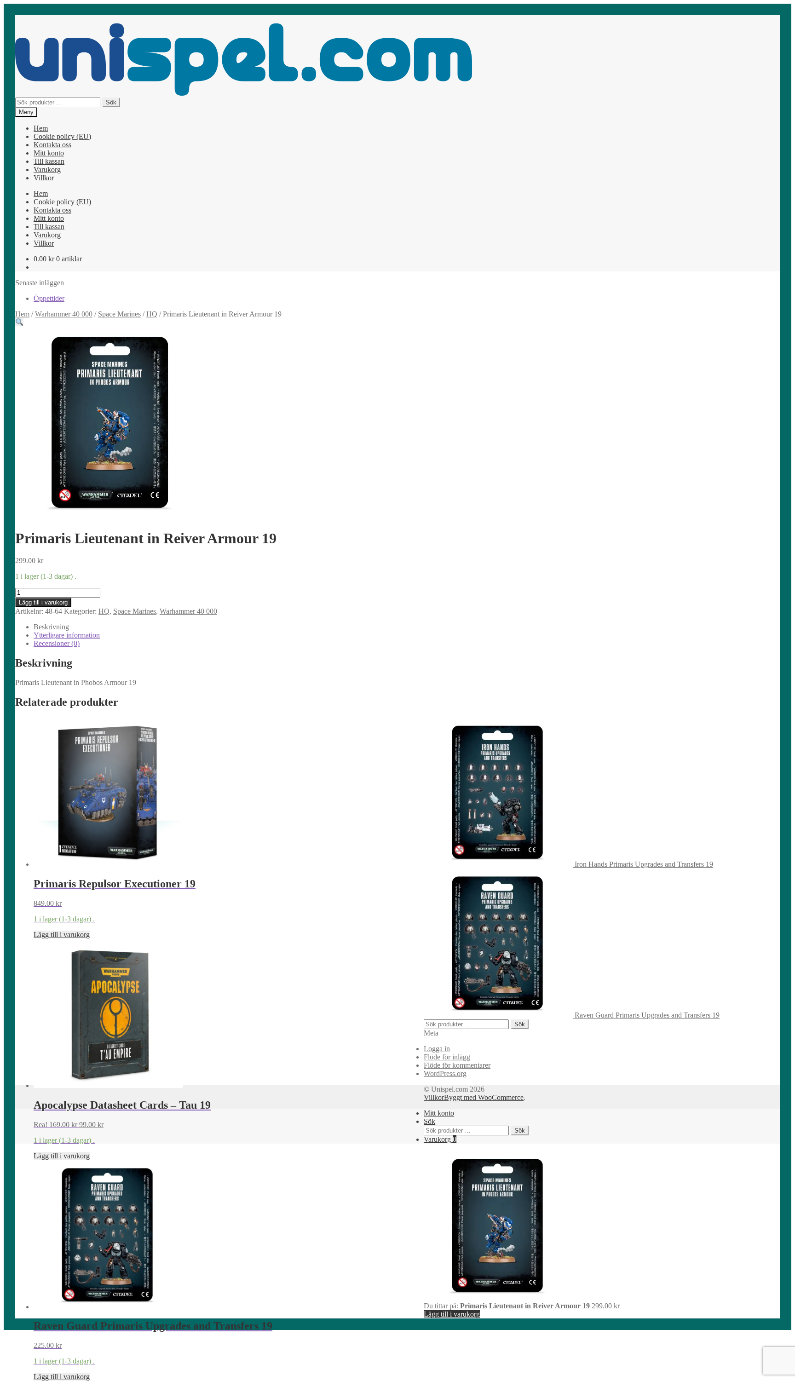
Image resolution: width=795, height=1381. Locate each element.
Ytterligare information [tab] (67, 635)
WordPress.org (445, 1073)
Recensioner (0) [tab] (57, 643)
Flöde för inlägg (447, 1057)
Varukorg (47, 169)
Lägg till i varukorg (43, 602)
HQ (151, 314)
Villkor (44, 178)
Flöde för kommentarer (457, 1065)
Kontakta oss (52, 145)
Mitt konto (49, 153)
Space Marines (119, 314)
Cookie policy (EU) (62, 136)
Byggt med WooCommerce (484, 1097)
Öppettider (49, 298)
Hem (41, 128)
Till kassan (49, 161)
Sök (111, 102)
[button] (19, 322)
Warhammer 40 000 (63, 314)
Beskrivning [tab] (51, 627)
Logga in (437, 1049)
